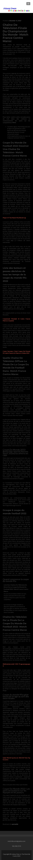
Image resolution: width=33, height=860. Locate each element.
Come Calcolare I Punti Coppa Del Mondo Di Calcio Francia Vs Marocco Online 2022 (16, 352)
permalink (15, 824)
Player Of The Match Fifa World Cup (14, 218)
